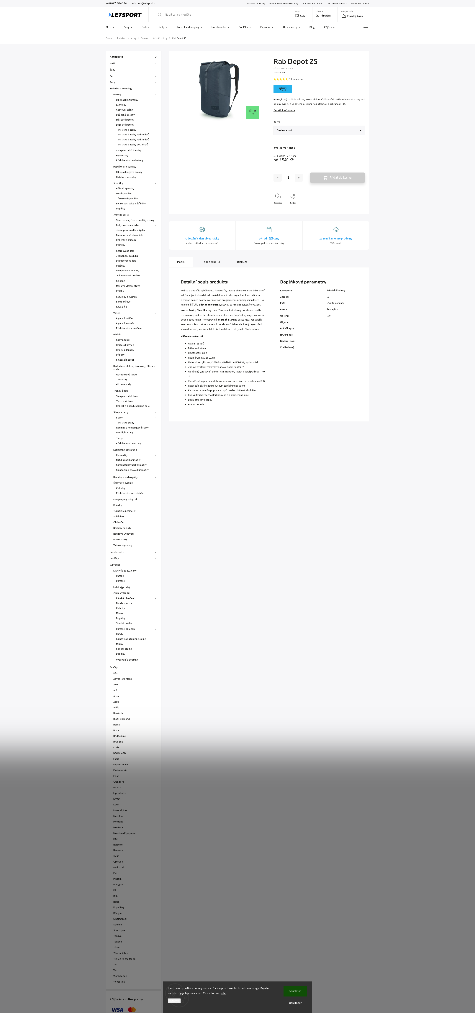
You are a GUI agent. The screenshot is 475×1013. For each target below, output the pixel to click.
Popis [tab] (181, 262)
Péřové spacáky (125, 189)
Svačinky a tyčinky (126, 297)
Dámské (120, 581)
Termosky (121, 379)
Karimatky (122, 455)
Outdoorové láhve (126, 375)
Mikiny (119, 613)
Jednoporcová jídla (127, 256)
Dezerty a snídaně (126, 240)
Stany (119, 418)
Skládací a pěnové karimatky (132, 470)
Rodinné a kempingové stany (132, 428)
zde (223, 993)
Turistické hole (124, 401)
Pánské (120, 576)
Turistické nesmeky (124, 511)
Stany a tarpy (121, 412)
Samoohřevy (123, 302)
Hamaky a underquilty (125, 477)
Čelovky (120, 488)
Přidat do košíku (341, 177)
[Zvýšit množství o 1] (299, 178)
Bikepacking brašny (127, 100)
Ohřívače (118, 522)
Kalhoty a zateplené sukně (131, 639)
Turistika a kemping (121, 89)
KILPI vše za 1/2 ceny (125, 571)
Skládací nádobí (125, 360)
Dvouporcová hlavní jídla (129, 235)
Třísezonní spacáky (127, 199)
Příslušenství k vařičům (129, 328)
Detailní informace (284, 110)
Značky (114, 667)
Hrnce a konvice (125, 345)
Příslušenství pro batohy (129, 160)
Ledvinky (121, 105)
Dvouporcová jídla (126, 261)
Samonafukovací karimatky (131, 465)
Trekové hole (120, 391)
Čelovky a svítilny (123, 483)
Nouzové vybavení (123, 534)
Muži (112, 63)
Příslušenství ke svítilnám (130, 493)
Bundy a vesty (124, 603)
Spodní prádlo (124, 623)
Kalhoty (120, 608)
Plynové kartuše (125, 323)
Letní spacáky (124, 194)
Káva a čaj (121, 307)
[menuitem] (112, 27)
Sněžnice (118, 516)
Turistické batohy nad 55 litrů (132, 135)
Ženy (112, 70)
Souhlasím (295, 991)
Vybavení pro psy (123, 545)
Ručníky (117, 505)
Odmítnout (295, 1003)
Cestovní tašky (124, 110)
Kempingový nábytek (125, 499)
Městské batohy (125, 120)
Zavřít (359, 209)
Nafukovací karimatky (128, 460)
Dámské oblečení (125, 629)
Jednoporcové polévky (128, 275)
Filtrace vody (123, 384)
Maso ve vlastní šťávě (128, 286)
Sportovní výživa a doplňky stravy (135, 220)
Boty (112, 82)
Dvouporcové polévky (127, 270)
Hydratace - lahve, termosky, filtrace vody (134, 367)
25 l (329, 316)
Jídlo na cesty (121, 215)
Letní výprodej (121, 587)
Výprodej (115, 565)
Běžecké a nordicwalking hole (133, 406)
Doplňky (120, 209)
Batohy (117, 94)
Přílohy (120, 291)
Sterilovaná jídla (125, 251)
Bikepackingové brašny (129, 172)
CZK (302, 16)
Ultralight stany (125, 432)
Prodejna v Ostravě (360, 3)
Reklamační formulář (337, 3)
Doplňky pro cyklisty (124, 167)
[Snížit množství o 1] (277, 178)
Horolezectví (117, 552)
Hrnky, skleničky (125, 350)
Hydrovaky (122, 155)
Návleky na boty (122, 528)
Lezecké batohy (125, 125)
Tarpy (119, 438)
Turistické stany (125, 423)
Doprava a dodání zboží (313, 3)
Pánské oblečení (125, 598)
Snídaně (120, 281)
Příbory (120, 355)
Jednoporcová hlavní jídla (130, 230)
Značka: (279, 72)
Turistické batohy (126, 130)
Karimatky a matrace (125, 450)
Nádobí (117, 334)
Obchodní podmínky (255, 3)
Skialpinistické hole (127, 396)
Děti (112, 76)
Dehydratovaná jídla (127, 225)
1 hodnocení (296, 79)
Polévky (120, 245)
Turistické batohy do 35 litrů (132, 145)
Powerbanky (120, 539)
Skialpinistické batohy (128, 150)
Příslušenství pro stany (129, 443)
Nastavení (174, 1000)
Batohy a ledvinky (126, 177)
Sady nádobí (123, 340)
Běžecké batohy (125, 115)
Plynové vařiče (124, 318)
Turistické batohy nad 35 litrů (132, 140)
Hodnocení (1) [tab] (211, 262)
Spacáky (118, 183)
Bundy (119, 634)
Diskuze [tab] (242, 262)
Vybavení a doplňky (127, 660)
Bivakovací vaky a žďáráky (131, 204)
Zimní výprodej (121, 593)
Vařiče (116, 313)
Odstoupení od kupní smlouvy (283, 3)
